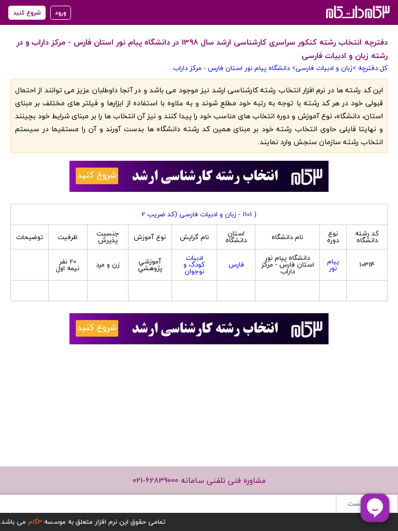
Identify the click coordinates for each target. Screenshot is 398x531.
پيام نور (333, 265)
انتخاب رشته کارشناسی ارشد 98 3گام (357, 11)
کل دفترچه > (370, 68)
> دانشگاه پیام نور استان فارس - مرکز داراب (234, 68)
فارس (236, 264)
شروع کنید (27, 12)
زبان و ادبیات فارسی (323, 68)
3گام (35, 521)
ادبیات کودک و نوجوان (194, 264)
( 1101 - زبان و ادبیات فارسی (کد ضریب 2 (199, 214)
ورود (60, 12)
